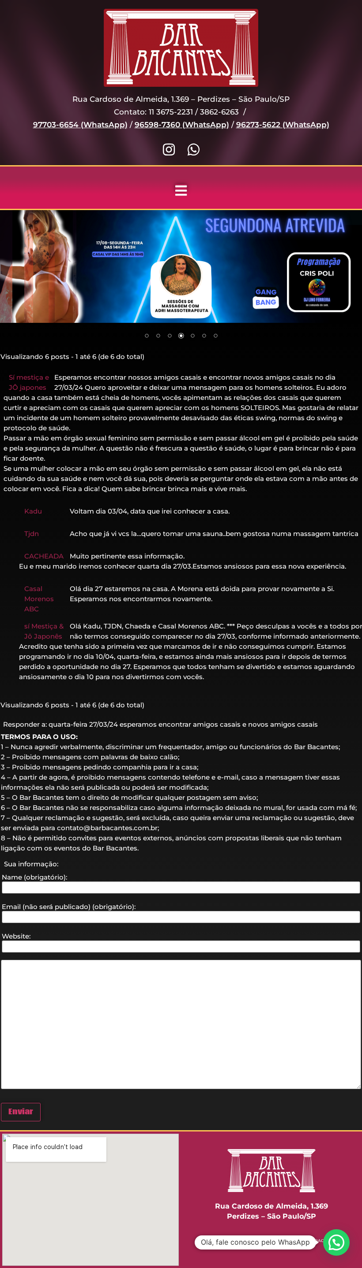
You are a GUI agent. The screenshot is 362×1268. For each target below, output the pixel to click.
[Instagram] (169, 149)
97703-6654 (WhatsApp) (80, 124)
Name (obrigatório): (34, 877)
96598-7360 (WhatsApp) (182, 124)
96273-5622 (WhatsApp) (282, 124)
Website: (16, 936)
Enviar (20, 1112)
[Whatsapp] (193, 149)
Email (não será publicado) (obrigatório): (69, 906)
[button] (336, 1242)
